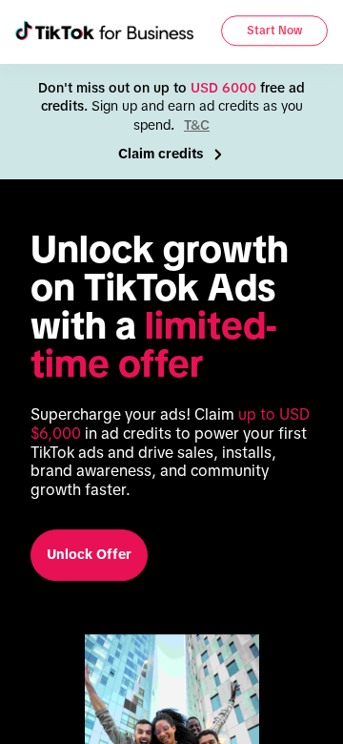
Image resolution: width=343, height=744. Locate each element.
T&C (197, 125)
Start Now (274, 31)
